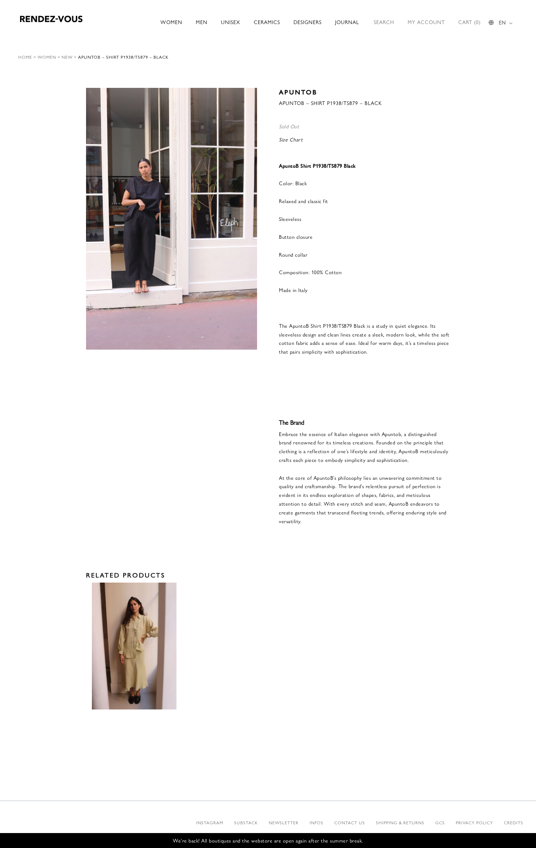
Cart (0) (469, 22)
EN (502, 22)
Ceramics (267, 22)
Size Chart (291, 139)
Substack (246, 822)
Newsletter (284, 822)
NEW (67, 57)
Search (384, 22)
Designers (308, 22)
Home (25, 57)
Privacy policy (474, 822)
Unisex (230, 22)
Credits (513, 822)
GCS (440, 822)
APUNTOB (298, 91)
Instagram (209, 822)
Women (171, 22)
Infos (316, 822)
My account (426, 22)
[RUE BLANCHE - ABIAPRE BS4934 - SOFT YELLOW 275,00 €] (134, 646)
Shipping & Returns (400, 822)
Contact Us (349, 822)
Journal (347, 22)
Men (201, 22)
